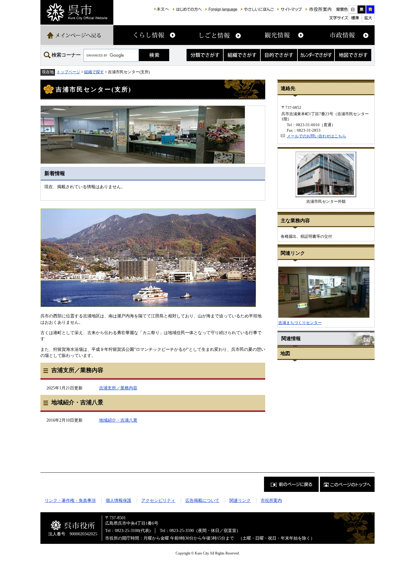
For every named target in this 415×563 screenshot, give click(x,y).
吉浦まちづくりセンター (300, 322)
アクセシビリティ (158, 500)
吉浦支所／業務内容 (118, 387)
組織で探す (94, 72)
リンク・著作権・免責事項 (70, 500)
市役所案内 (271, 500)
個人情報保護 (118, 500)
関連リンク (240, 500)
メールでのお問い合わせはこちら (316, 136)
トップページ (68, 72)
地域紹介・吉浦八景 (118, 420)
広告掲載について (202, 500)
